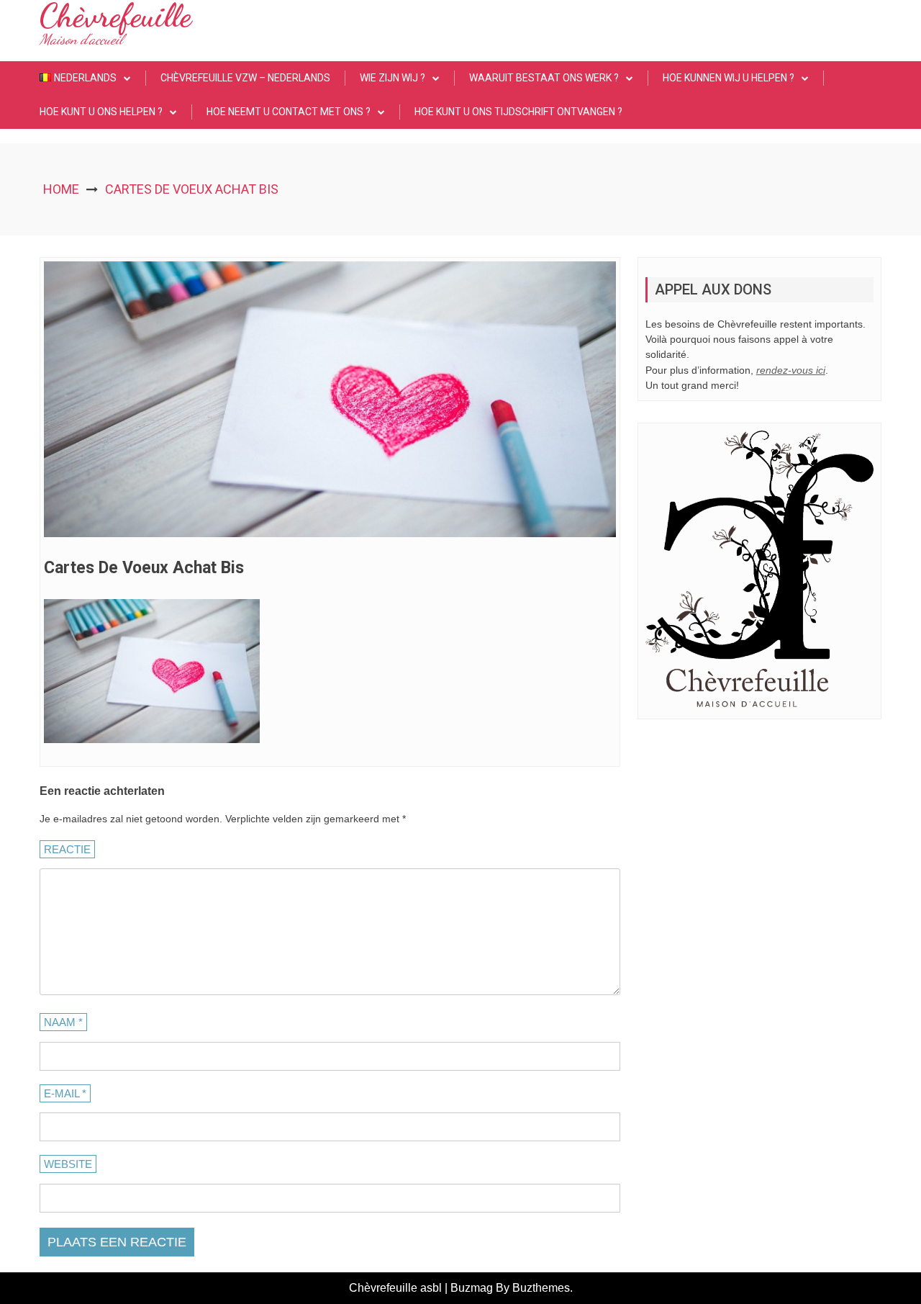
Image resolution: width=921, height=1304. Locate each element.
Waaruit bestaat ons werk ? (544, 78)
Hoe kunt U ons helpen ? (101, 111)
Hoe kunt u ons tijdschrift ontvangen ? (518, 111)
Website (68, 1164)
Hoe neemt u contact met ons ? (289, 111)
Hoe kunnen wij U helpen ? (728, 78)
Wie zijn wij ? (392, 78)
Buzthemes (541, 1288)
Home (61, 189)
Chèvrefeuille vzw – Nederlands (245, 78)
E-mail (65, 1093)
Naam (63, 1022)
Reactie (67, 849)
